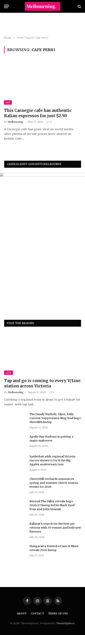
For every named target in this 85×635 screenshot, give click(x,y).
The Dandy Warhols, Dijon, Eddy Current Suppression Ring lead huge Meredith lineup (55, 418)
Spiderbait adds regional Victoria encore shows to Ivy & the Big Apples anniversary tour (52, 460)
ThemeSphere (65, 623)
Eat (8, 102)
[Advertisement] (42, 24)
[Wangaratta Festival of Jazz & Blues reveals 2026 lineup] (15, 551)
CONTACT (37, 613)
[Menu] (6, 6)
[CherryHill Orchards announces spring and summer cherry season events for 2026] (15, 483)
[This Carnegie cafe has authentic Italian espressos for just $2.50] (42, 82)
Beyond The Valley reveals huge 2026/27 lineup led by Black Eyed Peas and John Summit (52, 505)
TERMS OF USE (58, 613)
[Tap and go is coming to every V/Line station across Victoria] (42, 353)
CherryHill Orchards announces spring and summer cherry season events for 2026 (53, 482)
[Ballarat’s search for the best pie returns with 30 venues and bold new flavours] (15, 528)
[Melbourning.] (42, 6)
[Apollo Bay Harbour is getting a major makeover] (15, 441)
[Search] (79, 6)
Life (8, 372)
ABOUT (21, 613)
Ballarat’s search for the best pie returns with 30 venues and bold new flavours (55, 527)
